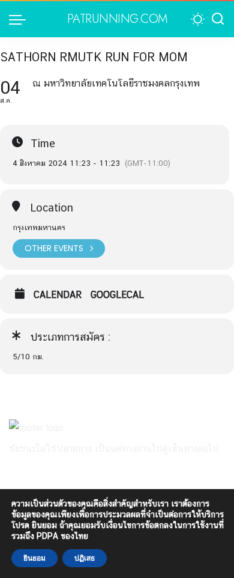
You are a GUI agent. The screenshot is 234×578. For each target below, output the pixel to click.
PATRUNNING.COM (117, 19)
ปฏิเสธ (84, 558)
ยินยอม (34, 558)
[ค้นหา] (218, 19)
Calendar (58, 295)
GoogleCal (117, 295)
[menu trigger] (20, 19)
